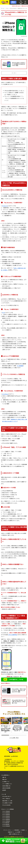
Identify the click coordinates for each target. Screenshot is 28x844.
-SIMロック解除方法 (6, 798)
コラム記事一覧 (13, 737)
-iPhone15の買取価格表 (6, 814)
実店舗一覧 (10, 832)
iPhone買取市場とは (5, 775)
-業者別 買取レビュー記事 (7, 800)
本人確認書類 (20, 365)
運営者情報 (16, 830)
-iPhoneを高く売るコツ (6, 796)
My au (3, 312)
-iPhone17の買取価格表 (6, 811)
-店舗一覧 (4, 777)
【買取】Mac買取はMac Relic (14, 834)
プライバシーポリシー (7, 830)
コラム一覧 (3, 794)
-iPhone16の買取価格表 (6, 812)
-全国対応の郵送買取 (6, 788)
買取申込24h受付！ (13, 2)
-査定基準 (4, 790)
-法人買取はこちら (5, 781)
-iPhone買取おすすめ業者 (7, 802)
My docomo (5, 206)
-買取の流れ (4, 779)
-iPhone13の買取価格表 (6, 817)
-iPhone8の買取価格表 (5, 824)
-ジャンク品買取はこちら (7, 783)
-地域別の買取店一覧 (6, 785)
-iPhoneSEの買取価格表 (6, 826)
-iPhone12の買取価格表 (6, 819)
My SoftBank (5, 394)
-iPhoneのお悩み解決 (6, 805)
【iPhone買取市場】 (12, 634)
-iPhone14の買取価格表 (6, 816)
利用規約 (23, 830)
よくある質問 (17, 832)
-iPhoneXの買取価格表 (5, 822)
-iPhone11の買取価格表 (6, 821)
